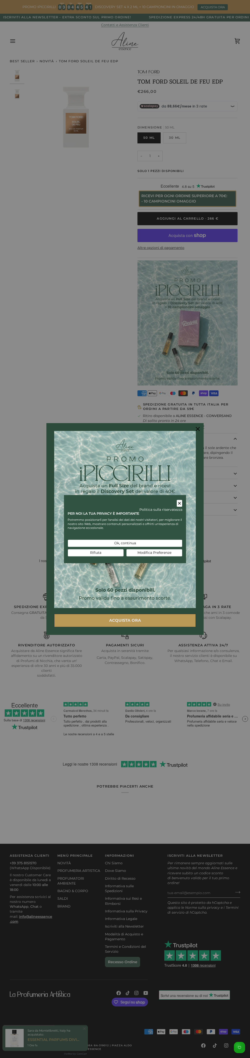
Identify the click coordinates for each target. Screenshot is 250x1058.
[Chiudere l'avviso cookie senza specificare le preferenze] (179, 503)
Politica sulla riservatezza (160, 510)
